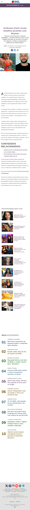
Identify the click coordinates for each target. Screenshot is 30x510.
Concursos (15, 489)
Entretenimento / (13, 5)
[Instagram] (13, 486)
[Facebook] (10, 486)
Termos (18, 501)
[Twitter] (6, 486)
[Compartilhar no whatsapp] (18, 50)
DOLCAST (14, 491)
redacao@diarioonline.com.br (16, 495)
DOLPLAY (8, 491)
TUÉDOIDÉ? (17, 490)
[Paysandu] (23, 486)
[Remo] (20, 486)
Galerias (24, 490)
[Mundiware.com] (15, 507)
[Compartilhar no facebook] (12, 50)
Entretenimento (8, 490)
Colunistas (21, 491)
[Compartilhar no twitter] (15, 50)
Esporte (22, 489)
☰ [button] (1, 2)
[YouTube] (16, 486)
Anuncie (12, 501)
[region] (15, 17)
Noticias (7, 489)
